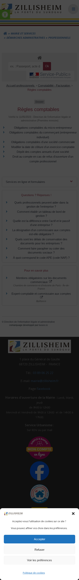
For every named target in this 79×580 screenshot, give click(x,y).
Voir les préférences (39, 560)
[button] (73, 513)
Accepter (39, 539)
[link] (13, 513)
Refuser (39, 549)
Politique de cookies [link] (34, 572)
